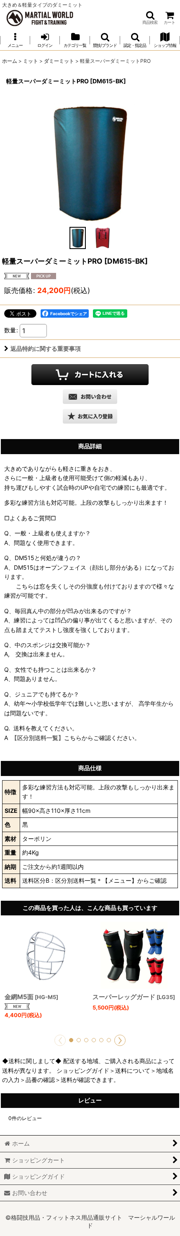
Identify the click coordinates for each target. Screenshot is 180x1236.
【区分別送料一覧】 (37, 737)
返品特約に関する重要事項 (45, 348)
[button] (149, 18)
